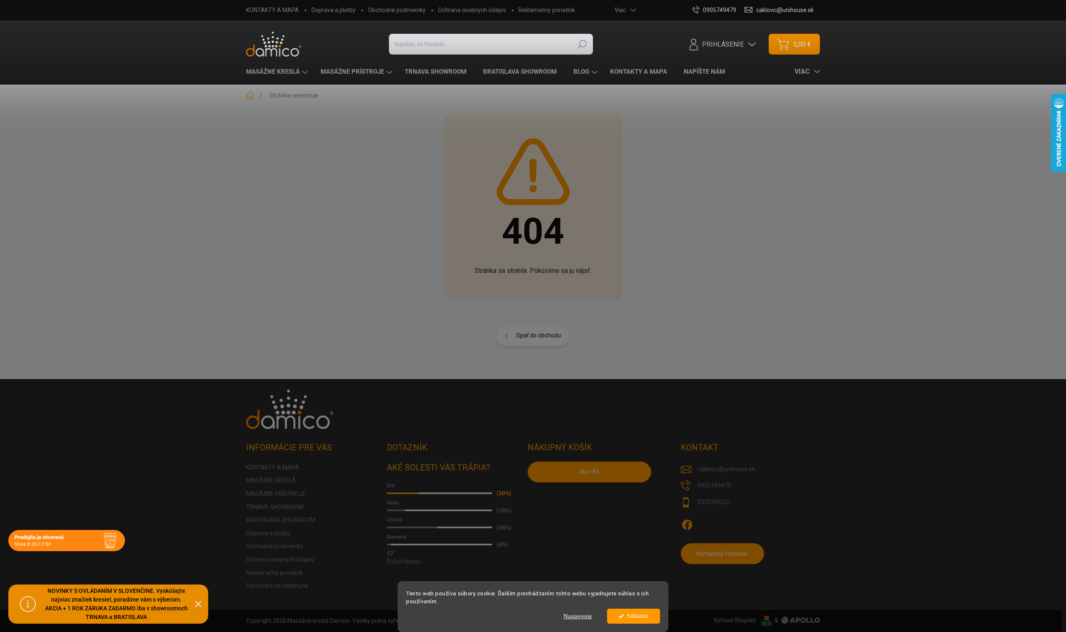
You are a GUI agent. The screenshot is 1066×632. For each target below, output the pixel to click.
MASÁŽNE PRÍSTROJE (276, 493)
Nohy (393, 503)
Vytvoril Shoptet (735, 620)
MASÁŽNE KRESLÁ (271, 480)
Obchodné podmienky (397, 10)
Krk (391, 485)
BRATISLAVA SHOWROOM (280, 520)
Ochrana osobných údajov (472, 10)
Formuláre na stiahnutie (277, 585)
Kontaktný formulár (722, 553)
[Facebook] (687, 523)
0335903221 (714, 502)
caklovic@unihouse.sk (726, 469)
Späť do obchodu (538, 335)
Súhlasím (637, 616)
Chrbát (395, 520)
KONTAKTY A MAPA (272, 10)
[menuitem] (278, 72)
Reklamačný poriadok (546, 10)
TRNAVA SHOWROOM (275, 507)
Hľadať (582, 44)
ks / (589, 471)
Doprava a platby (333, 10)
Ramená (396, 537)
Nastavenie (577, 616)
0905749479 (714, 485)
